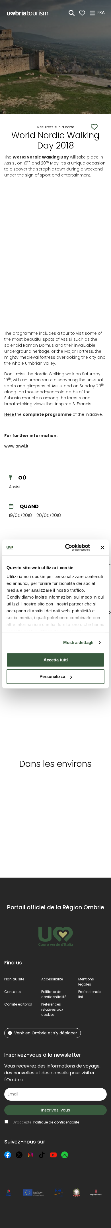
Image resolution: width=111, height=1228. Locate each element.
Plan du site (14, 979)
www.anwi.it (16, 446)
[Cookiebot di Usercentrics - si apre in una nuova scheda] (67, 547)
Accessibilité (52, 979)
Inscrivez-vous (55, 1110)
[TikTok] (41, 1154)
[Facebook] (7, 1154)
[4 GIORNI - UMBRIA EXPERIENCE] (28, 691)
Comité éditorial (18, 1004)
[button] (101, 13)
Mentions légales (86, 982)
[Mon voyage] (82, 13)
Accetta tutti (56, 659)
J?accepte (46, 1122)
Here (9, 414)
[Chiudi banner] (102, 547)
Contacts (12, 991)
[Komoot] (64, 1154)
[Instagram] (30, 1154)
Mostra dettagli (78, 642)
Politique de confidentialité (53, 994)
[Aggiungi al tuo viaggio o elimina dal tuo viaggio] (52, 784)
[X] (19, 1154)
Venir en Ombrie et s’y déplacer (45, 1033)
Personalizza (52, 676)
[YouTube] (53, 1154)
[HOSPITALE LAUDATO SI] (81, 691)
